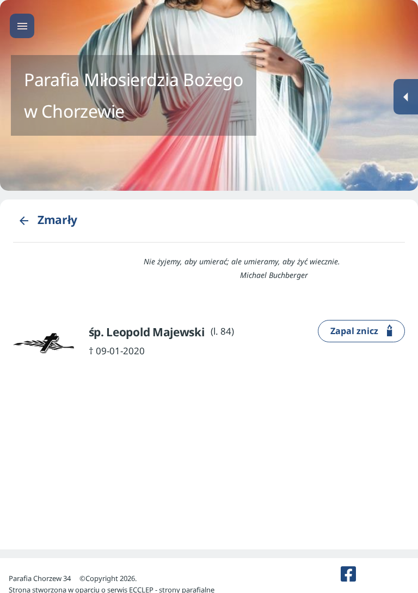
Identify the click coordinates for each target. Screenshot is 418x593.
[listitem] (348, 574)
